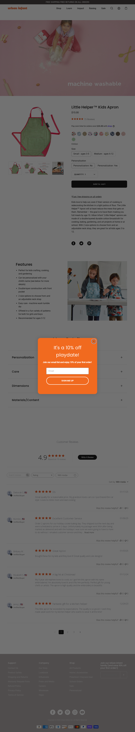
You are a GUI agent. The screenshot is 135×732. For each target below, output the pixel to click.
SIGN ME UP (67, 380)
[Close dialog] (93, 341)
